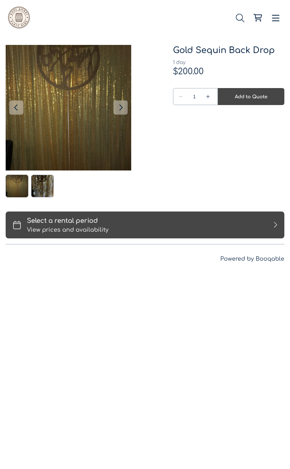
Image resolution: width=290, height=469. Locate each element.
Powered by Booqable (252, 259)
